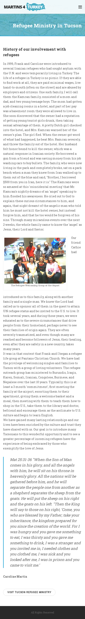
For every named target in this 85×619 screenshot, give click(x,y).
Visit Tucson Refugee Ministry (29, 592)
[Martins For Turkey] (27, 7)
